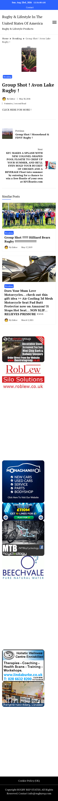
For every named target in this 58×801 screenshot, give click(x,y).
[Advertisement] (29, 419)
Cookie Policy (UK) (29, 780)
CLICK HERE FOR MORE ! (16, 109)
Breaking (7, 76)
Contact (30, 7)
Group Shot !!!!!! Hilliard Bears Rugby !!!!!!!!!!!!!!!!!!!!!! (27, 239)
